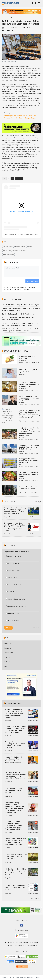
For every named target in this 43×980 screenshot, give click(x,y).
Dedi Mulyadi (12, 592)
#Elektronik (8, 643)
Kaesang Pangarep (14, 556)
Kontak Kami (32, 945)
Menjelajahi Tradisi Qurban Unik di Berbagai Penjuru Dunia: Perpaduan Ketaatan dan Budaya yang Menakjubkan (29, 431)
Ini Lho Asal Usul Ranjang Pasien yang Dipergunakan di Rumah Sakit (29, 384)
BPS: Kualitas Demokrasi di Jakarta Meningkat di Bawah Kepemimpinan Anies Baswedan (21, 330)
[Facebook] (21, 925)
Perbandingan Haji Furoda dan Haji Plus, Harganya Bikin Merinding (29, 447)
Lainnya (38, 502)
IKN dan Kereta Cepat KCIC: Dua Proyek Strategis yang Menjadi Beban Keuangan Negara (15, 872)
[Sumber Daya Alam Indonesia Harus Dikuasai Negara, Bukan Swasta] (33, 857)
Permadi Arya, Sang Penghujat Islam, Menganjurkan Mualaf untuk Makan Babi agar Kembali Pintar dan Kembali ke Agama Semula (15, 807)
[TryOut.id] (22, 967)
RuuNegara (7, 250)
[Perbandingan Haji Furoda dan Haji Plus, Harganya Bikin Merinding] (9, 449)
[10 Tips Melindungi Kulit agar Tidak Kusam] (9, 373)
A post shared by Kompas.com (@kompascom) (21, 234)
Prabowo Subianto (14, 613)
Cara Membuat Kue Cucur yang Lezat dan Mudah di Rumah (29, 474)
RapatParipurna (8, 254)
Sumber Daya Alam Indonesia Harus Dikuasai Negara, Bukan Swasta (16, 856)
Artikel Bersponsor (22, 942)
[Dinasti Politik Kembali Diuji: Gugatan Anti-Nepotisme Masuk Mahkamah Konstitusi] (33, 760)
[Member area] (33, 3)
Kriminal (21, 465)
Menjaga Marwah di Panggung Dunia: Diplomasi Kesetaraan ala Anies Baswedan (15, 744)
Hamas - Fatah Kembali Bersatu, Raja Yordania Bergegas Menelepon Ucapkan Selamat (20, 324)
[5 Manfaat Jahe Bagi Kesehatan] (9, 359)
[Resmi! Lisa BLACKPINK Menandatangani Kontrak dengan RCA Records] (9, 400)
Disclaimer (9, 945)
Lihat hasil (35, 628)
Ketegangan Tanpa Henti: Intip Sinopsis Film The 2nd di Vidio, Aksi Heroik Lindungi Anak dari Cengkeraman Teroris (15, 527)
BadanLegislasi (20, 247)
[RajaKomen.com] (32, 957)
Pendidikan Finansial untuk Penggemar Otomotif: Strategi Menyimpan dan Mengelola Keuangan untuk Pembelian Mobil (29, 414)
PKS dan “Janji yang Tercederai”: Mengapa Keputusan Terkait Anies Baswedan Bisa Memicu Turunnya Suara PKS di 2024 (15, 825)
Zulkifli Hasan (12, 578)
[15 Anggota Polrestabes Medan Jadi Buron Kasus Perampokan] (9, 462)
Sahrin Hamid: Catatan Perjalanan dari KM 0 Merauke (13, 790)
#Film (6, 666)
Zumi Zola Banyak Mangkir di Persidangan (18, 314)
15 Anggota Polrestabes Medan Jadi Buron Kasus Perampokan (28, 460)
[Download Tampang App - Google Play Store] (21, 935)
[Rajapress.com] (21, 962)
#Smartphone (8, 653)
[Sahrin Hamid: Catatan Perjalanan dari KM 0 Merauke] (33, 790)
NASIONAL (22, 491)
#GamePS (7, 657)
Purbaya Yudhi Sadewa (15, 585)
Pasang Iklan (34, 942)
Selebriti (22, 402)
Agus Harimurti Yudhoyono (16, 606)
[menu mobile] (39, 3)
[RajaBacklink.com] (11, 957)
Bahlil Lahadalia (13, 563)
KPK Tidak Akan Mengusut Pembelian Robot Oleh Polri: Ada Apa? (15, 887)
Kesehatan (22, 360)
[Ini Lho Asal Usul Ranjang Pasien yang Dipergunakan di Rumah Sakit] (9, 386)
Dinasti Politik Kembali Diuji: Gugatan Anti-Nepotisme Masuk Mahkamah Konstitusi (13, 760)
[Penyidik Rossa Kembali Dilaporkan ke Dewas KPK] (9, 490)
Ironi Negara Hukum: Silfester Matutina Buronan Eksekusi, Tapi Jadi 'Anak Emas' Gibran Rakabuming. (15, 775)
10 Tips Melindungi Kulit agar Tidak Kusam (28, 371)
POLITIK (9, 17)
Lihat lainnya (34, 898)
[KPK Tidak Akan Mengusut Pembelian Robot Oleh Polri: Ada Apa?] (33, 887)
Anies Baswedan (13, 620)
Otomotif (22, 420)
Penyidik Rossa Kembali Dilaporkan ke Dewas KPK (29, 488)
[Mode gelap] (35, 3)
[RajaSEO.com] (32, 962)
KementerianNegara (20, 250)
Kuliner (21, 478)
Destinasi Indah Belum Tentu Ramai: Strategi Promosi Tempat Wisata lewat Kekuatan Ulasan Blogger (14, 713)
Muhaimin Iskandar (14, 570)
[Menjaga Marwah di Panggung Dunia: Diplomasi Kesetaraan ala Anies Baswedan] (33, 745)
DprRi (30, 247)
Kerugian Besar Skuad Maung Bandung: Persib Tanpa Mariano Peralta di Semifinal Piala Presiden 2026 (15, 510)
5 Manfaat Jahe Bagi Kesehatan (27, 357)
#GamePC (7, 662)
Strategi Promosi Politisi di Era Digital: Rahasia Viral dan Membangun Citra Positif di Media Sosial (15, 841)
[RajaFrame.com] (21, 957)
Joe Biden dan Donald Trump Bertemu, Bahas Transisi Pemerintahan (19, 318)
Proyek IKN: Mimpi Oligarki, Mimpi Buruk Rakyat (20, 305)
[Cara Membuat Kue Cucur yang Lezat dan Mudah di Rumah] (9, 476)
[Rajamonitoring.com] (10, 962)
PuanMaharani (8, 247)
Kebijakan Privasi (21, 945)
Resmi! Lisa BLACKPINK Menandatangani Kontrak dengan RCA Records (29, 398)
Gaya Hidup (22, 374)
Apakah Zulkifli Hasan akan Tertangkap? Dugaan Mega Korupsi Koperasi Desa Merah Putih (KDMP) (15, 729)
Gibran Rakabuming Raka (16, 599)
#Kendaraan (8, 648)
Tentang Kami (9, 942)
